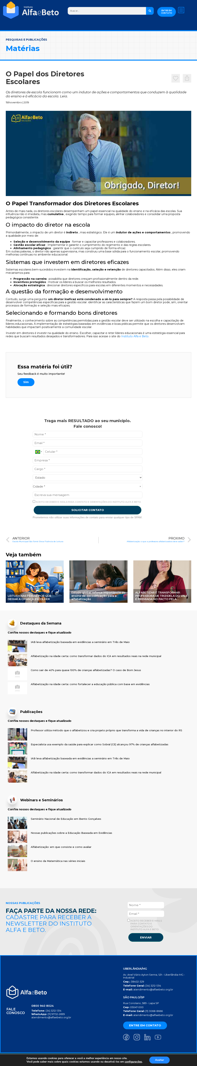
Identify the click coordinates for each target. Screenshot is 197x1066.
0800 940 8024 (42, 1006)
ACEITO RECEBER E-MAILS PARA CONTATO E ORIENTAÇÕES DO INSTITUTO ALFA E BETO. (88, 501)
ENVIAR (146, 937)
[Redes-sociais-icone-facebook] (126, 1037)
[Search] (150, 11)
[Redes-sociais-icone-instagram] (137, 1037)
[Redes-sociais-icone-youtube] (158, 1037)
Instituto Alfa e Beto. (135, 336)
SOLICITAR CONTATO (87, 510)
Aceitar (159, 1060)
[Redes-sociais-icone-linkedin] (147, 1037)
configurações (133, 1061)
